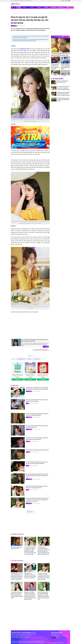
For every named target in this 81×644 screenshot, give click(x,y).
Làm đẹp (39, 7)
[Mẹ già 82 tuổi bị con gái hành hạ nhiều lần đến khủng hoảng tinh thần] (53, 100)
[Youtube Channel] (65, 0)
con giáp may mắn (24, 48)
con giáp (21, 150)
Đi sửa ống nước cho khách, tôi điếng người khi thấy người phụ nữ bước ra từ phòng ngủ (37, 438)
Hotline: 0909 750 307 (28, 0)
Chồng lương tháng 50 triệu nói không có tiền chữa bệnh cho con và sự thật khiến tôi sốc (36, 487)
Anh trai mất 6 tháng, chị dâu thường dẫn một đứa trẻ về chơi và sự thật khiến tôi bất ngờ (37, 414)
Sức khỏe (46, 7)
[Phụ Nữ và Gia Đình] (16, 3)
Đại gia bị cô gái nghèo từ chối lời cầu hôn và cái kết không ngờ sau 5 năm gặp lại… (37, 400)
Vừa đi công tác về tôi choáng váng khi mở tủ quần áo (37, 450)
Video (68, 7)
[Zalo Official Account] (63, 0)
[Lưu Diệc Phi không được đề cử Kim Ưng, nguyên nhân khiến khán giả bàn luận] (60, 45)
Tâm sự (27, 403)
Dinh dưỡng (53, 7)
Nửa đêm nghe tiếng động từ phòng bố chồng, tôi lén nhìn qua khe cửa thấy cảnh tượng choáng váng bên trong (37, 475)
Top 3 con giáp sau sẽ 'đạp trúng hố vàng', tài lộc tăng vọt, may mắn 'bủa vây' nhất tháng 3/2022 (34, 340)
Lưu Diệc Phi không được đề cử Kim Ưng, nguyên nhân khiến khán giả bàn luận (60, 54)
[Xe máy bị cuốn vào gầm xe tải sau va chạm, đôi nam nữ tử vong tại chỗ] (55, 60)
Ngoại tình (28, 441)
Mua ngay (18, 379)
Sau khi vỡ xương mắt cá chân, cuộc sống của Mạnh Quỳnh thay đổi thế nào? (65, 66)
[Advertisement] (32, 327)
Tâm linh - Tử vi (14, 25)
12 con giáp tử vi (37, 358)
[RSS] (67, 0)
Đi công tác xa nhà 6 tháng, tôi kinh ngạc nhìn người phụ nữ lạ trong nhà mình (37, 426)
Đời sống (24, 7)
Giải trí (31, 7)
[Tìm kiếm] (68, 9)
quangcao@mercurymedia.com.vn (60, 635)
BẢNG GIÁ (53, 637)
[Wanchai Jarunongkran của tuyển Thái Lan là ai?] (17, 541)
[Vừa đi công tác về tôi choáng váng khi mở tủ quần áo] (18, 454)
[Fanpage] (61, 0)
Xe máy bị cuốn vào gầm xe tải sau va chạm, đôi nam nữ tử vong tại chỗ (55, 66)
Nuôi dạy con (60, 7)
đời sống (45, 50)
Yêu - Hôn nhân (17, 7)
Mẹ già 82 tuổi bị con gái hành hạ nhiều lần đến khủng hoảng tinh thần (63, 100)
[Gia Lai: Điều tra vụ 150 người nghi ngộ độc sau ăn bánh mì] (65, 73)
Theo (40, 349)
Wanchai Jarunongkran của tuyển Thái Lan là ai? (16, 548)
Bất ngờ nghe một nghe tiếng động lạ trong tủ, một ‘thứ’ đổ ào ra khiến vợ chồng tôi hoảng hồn (36, 462)
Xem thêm (46, 346)
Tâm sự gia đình (29, 417)
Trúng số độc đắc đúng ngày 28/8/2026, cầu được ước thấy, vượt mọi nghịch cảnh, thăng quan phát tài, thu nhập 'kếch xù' (17, 595)
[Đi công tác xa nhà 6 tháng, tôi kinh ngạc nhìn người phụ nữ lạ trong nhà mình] (18, 430)
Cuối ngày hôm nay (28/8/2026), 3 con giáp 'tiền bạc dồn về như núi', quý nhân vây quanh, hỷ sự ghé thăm (37, 388)
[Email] (69, 0)
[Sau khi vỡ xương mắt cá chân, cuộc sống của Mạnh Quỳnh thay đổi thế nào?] (65, 60)
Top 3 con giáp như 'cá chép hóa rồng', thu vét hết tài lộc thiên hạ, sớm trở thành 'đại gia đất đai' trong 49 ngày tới (30, 36)
